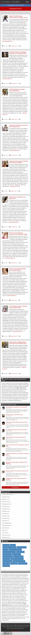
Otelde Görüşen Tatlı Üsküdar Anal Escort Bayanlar (16, 478)
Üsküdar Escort (6, 537)
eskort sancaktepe (16, 554)
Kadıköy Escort (14, 83)
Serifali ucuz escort (22, 563)
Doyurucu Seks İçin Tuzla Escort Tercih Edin (17, 471)
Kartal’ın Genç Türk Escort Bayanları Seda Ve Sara (17, 445)
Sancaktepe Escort (7, 523)
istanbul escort (6, 559)
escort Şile (5, 549)
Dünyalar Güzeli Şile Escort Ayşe (14, 414)
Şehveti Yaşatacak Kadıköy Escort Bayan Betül (17, 269)
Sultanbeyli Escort (6, 525)
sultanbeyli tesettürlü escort (17, 559)
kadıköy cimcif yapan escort (9, 552)
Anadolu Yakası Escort (7, 494)
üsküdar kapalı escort (7, 556)
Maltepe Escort (6, 518)
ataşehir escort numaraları (19, 561)
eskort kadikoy (14, 563)
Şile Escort (5, 530)
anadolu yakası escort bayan (15, 549)
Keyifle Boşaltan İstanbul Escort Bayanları (17, 90)
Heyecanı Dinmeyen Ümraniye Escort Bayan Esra (18, 126)
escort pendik (6, 545)
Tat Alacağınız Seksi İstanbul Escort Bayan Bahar (18, 307)
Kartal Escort (5, 513)
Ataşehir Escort (6, 497)
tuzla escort (12, 545)
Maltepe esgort (6, 565)
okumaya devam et (7, 41)
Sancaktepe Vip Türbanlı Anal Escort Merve (17, 430)
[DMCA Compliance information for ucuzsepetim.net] (6, 633)
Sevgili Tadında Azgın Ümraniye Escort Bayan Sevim (18, 16)
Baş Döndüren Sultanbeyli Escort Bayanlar (16, 407)
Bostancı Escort (6, 501)
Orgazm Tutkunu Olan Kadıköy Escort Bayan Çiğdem (18, 162)
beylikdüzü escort (16, 631)
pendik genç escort (7, 554)
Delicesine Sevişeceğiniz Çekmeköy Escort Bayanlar (16, 462)
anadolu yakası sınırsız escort (9, 547)
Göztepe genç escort (7, 561)
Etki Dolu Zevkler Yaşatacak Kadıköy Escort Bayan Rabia (18, 52)
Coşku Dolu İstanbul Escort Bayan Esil (17, 197)
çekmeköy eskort (20, 552)
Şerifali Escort (5, 528)
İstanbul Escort (13, 119)
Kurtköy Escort (6, 516)
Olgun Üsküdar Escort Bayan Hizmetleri (16, 437)
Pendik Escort (5, 521)
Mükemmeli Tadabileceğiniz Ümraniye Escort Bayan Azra (18, 343)
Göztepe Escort (6, 506)
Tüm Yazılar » (15, 487)
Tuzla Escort (5, 532)
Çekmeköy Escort (6, 504)
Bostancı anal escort (21, 547)
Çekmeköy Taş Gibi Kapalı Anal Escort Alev (17, 422)
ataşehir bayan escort (18, 556)
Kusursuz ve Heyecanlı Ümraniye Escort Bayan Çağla (18, 233)
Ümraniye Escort (14, 46)
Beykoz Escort (5, 499)
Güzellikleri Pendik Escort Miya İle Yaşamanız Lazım (17, 454)
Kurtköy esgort (6, 563)
